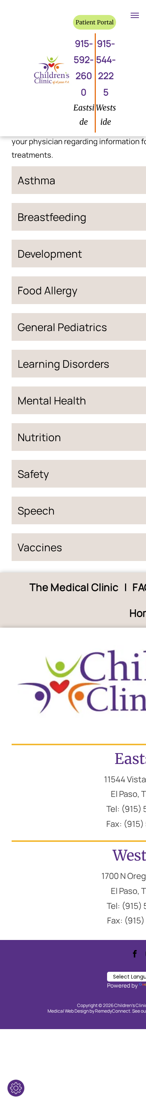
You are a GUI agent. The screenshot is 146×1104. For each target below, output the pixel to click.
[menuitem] (75, 587)
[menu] (134, 15)
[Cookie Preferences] (15, 1088)
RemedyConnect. (113, 1011)
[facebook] (135, 954)
